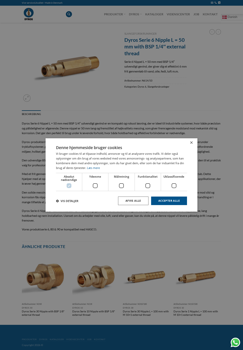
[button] (67, 201)
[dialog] (121, 175)
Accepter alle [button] (169, 200)
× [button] (191, 142)
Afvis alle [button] (133, 200)
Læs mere (93, 168)
